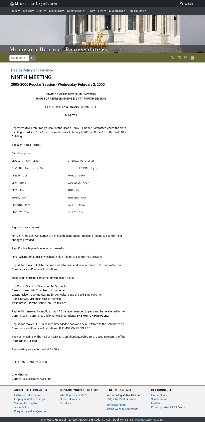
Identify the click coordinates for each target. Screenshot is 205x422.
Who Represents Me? (73, 395)
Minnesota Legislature (36, 3)
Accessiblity (21, 407)
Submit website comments (122, 409)
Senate (27, 10)
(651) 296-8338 (115, 399)
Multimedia (116, 10)
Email (132, 399)
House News (159, 395)
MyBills (155, 403)
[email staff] (185, 58)
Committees (74, 10)
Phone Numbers (116, 404)
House (13, 10)
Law (101, 10)
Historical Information (27, 395)
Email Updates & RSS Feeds (168, 407)
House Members (70, 399)
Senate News (159, 399)
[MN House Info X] (173, 58)
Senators (65, 403)
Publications (136, 10)
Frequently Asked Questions (31, 411)
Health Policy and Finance (32, 70)
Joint (40, 10)
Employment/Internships (29, 399)
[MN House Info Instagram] (179, 58)
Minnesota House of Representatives (59, 49)
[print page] (192, 58)
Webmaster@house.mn (149, 419)
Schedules (55, 10)
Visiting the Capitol (25, 403)
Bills (90, 10)
